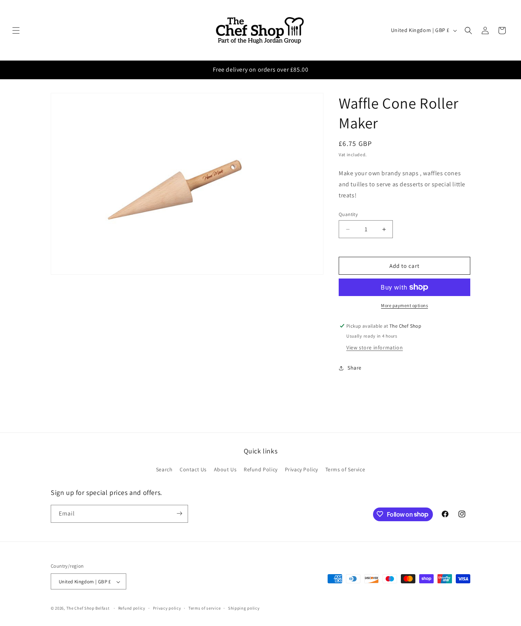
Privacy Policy (301, 469)
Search (164, 469)
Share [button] (354, 368)
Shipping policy (244, 608)
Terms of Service (345, 469)
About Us (225, 469)
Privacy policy (167, 608)
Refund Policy (261, 469)
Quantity (348, 214)
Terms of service (204, 608)
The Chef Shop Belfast (88, 608)
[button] (16, 30)
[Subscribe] (179, 513)
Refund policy (131, 608)
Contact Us (193, 469)
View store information (374, 347)
